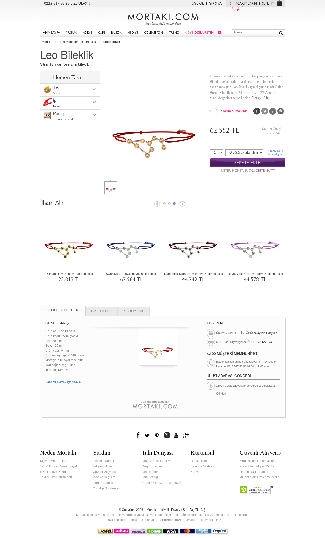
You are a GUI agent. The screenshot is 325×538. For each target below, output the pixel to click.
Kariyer (196, 472)
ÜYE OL (198, 4)
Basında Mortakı (202, 466)
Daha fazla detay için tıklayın (63, 381)
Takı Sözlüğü (151, 477)
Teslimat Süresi (103, 461)
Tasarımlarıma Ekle (233, 111)
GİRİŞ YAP (216, 4)
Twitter (264, 111)
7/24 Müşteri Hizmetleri (56, 477)
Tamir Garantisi (103, 483)
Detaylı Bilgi (260, 98)
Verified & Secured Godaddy (256, 490)
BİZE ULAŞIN (80, 4)
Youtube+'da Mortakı (176, 435)
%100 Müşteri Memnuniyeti (59, 466)
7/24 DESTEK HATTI (262, 171)
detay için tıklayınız (265, 333)
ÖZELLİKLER (101, 312)
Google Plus (272, 111)
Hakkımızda (199, 461)
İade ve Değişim (104, 477)
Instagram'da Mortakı (167, 435)
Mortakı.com (162, 18)
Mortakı (47, 42)
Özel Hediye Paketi (53, 472)
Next (183, 204)
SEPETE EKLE (247, 163)
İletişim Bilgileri (103, 466)
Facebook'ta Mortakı (138, 435)
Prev (157, 204)
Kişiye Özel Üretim (53, 461)
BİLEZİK (116, 33)
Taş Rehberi (150, 472)
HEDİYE (132, 33)
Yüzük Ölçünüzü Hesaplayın (161, 483)
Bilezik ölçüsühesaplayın (276, 152)
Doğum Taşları (152, 466)
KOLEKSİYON (153, 33)
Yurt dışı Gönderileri (106, 488)
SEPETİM (268, 4)
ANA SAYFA (51, 33)
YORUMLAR (133, 312)
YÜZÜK (71, 33)
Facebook (257, 111)
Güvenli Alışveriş (104, 472)
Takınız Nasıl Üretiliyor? (158, 461)
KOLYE (87, 33)
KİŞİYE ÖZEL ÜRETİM (199, 33)
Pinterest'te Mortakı (157, 435)
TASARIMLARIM (243, 4)
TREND (174, 33)
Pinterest (280, 111)
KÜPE (101, 33)
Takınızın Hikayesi (171, 520)
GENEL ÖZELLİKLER (62, 311)
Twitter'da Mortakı (147, 435)
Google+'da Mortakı (187, 435)
